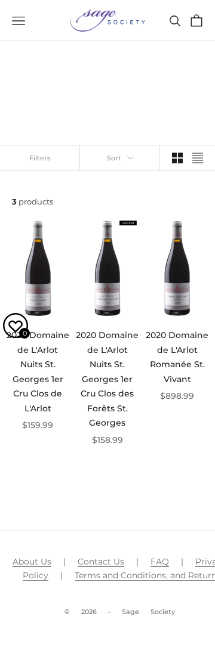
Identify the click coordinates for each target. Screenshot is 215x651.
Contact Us (101, 561)
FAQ (159, 561)
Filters (40, 158)
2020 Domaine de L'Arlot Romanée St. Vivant (177, 357)
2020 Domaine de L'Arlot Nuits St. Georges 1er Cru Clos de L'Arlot (38, 371)
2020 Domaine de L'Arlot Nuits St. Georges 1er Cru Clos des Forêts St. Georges (107, 379)
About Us (32, 561)
